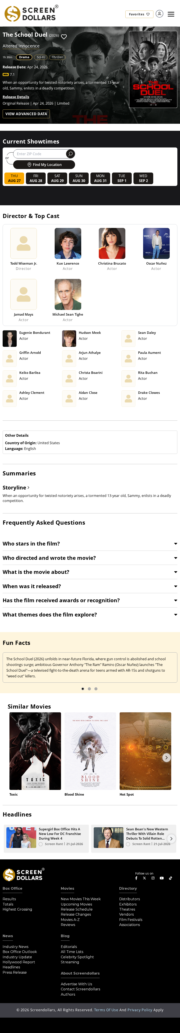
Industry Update (17, 957)
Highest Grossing (17, 909)
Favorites (137, 14)
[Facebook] (136, 878)
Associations (129, 925)
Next (166, 757)
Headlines (11, 967)
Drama (24, 57)
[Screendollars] (31, 12)
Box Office (12, 888)
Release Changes (76, 914)
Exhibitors (128, 904)
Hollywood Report (19, 962)
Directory (128, 888)
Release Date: (14, 67)
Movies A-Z (70, 920)
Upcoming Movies (76, 904)
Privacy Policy (140, 1010)
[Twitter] (144, 877)
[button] (64, 37)
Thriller (57, 57)
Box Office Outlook (20, 952)
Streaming (70, 962)
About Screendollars (80, 973)
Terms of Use (106, 1010)
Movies (67, 888)
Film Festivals (130, 920)
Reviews (68, 925)
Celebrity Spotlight (77, 957)
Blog (65, 936)
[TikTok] (170, 878)
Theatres (127, 909)
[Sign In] (159, 14)
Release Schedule (77, 909)
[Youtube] (162, 878)
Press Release (15, 972)
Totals (8, 904)
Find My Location (47, 164)
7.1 (12, 74)
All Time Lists (72, 952)
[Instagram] (153, 878)
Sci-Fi (41, 57)
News (8, 936)
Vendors (126, 914)
